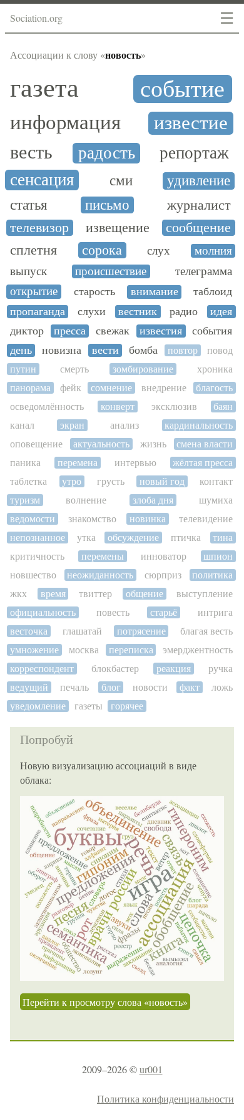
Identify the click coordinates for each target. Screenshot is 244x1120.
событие (182, 89)
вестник (137, 311)
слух (158, 250)
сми (121, 181)
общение (144, 594)
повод (220, 350)
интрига (215, 612)
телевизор (39, 228)
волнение (86, 500)
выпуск (28, 271)
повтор (183, 350)
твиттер (95, 594)
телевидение (206, 519)
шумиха (216, 500)
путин (23, 369)
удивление (198, 180)
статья (29, 205)
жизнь (153, 444)
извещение (118, 228)
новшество (33, 575)
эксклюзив (174, 406)
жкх (18, 594)
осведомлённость (47, 406)
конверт (118, 406)
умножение (34, 650)
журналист (199, 205)
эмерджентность (198, 650)
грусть (111, 481)
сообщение (198, 228)
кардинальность (199, 425)
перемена (78, 463)
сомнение (111, 388)
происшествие (110, 271)
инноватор (163, 556)
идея (221, 311)
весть (31, 152)
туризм (25, 500)
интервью (135, 463)
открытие (34, 291)
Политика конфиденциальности (165, 1098)
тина (223, 537)
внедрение (163, 388)
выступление (204, 594)
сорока (102, 250)
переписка (131, 650)
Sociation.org (36, 18)
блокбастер (115, 668)
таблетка (28, 481)
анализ (124, 425)
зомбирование (143, 369)
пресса (70, 331)
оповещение (36, 444)
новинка (148, 519)
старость (94, 291)
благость (214, 388)
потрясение (141, 631)
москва (84, 650)
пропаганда (37, 311)
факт (190, 687)
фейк (70, 388)
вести (105, 350)
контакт (216, 481)
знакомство (92, 519)
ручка (220, 668)
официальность (43, 612)
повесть (113, 612)
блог (111, 687)
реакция (173, 668)
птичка (186, 537)
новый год (162, 481)
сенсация (42, 180)
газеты (88, 706)
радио (184, 311)
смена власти (204, 444)
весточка (29, 631)
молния (213, 251)
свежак (113, 331)
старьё (163, 612)
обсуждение (133, 537)
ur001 (151, 1069)
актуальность (101, 444)
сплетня (33, 250)
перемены (102, 556)
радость (106, 153)
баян (223, 406)
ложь (222, 687)
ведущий (29, 687)
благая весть (206, 631)
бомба (143, 350)
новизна (61, 350)
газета (44, 88)
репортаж (194, 153)
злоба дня (153, 500)
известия (161, 331)
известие (191, 123)
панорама (30, 388)
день (21, 350)
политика (212, 575)
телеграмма (203, 271)
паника (25, 463)
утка (86, 537)
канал (22, 425)
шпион (218, 556)
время (53, 594)
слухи (92, 311)
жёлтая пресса (203, 463)
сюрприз (163, 575)
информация (65, 122)
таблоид (212, 291)
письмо (107, 205)
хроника (215, 369)
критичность (37, 556)
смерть (74, 369)
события (212, 331)
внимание (154, 291)
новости (150, 687)
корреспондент (42, 668)
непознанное (37, 537)
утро (71, 481)
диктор (27, 331)
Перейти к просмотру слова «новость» (105, 1001)
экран (72, 425)
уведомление (38, 706)
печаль (74, 687)
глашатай (82, 631)
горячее (127, 706)
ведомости (32, 519)
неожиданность (100, 575)
